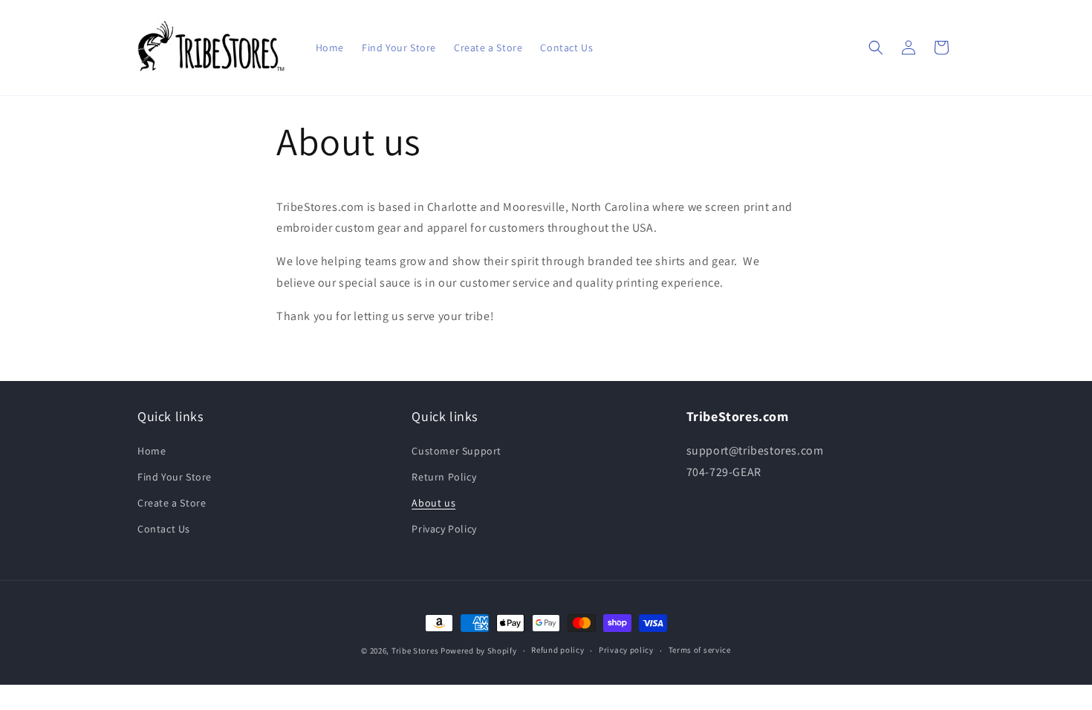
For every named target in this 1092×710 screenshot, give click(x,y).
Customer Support (456, 450)
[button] (875, 47)
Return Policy (444, 476)
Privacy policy (626, 650)
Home (151, 450)
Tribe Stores (414, 650)
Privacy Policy (444, 528)
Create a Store (171, 502)
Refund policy (557, 650)
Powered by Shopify (479, 650)
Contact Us (163, 528)
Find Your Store (174, 476)
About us (433, 502)
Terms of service (700, 650)
